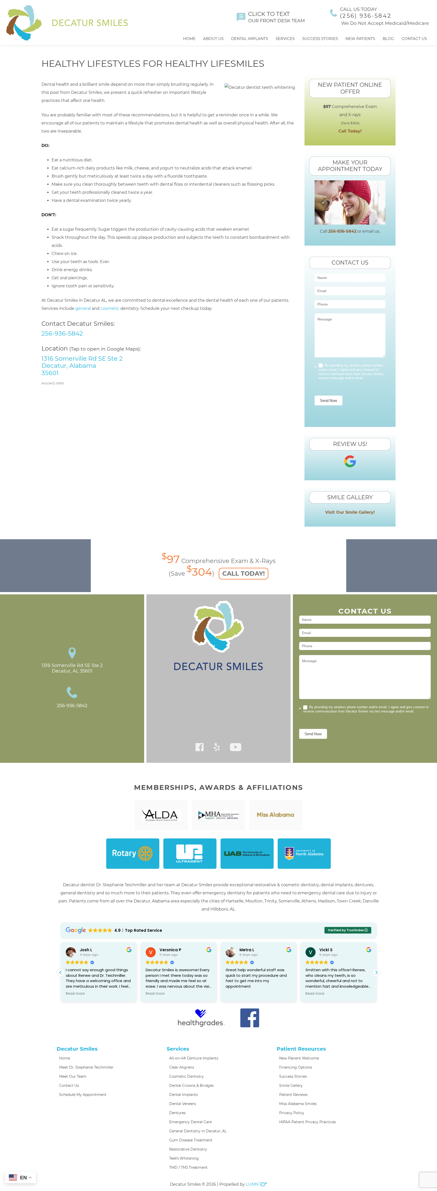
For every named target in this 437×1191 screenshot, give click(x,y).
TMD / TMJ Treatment (188, 1167)
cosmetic (110, 308)
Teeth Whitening (184, 1158)
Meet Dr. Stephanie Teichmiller (86, 1067)
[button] (376, 972)
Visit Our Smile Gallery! (350, 512)
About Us (213, 38)
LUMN (252, 1184)
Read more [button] (75, 993)
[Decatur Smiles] (67, 22)
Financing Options (295, 1067)
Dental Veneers (182, 1103)
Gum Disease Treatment (190, 1140)
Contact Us (414, 38)
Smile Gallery (291, 1085)
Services (285, 38)
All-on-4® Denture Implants (193, 1058)
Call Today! (350, 131)
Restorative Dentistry (188, 1149)
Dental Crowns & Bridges (191, 1085)
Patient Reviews (293, 1094)
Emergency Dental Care (190, 1122)
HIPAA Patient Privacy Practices (307, 1122)
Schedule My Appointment (82, 1094)
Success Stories (320, 38)
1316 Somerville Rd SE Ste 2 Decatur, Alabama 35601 (82, 366)
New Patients (360, 38)
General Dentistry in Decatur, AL (198, 1131)
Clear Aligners (181, 1067)
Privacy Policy (291, 1113)
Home (189, 38)
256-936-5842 (62, 333)
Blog (388, 38)
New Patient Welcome (299, 1058)
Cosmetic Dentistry (186, 1076)
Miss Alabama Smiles (298, 1103)
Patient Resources (301, 1049)
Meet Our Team (72, 1076)
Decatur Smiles (77, 1049)
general (83, 308)
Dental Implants (249, 38)
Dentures (177, 1113)
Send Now (328, 400)
